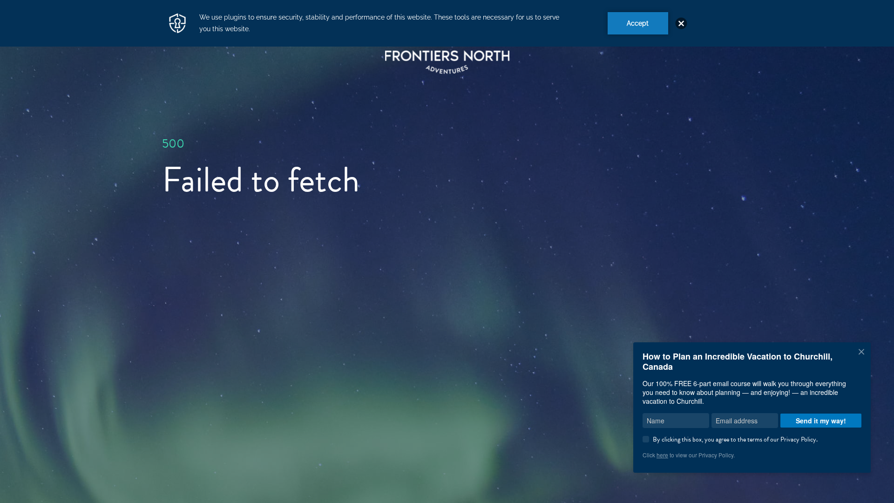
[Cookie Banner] (447, 23)
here (662, 455)
